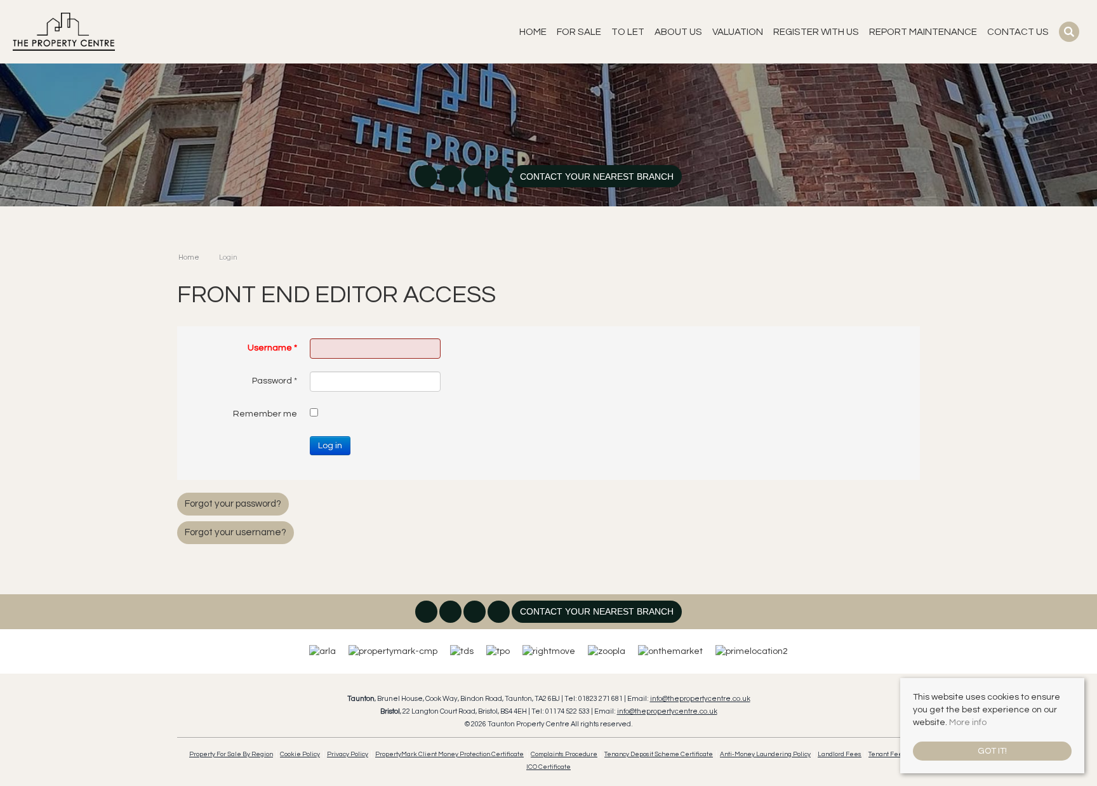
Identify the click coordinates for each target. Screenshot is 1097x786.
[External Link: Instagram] (451, 177)
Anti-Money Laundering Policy (765, 754)
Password (274, 380)
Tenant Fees (887, 754)
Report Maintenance (923, 32)
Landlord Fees (839, 754)
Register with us (816, 32)
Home (533, 32)
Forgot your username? (235, 532)
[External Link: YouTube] (500, 177)
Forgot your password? (233, 504)
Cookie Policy (300, 754)
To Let (627, 32)
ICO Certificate (548, 767)
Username (272, 347)
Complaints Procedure (564, 754)
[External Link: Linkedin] (475, 177)
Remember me (265, 414)
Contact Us (1018, 32)
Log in (330, 445)
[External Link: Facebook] (427, 177)
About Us (678, 32)
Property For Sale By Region (231, 754)
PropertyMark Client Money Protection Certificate (449, 754)
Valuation (737, 32)
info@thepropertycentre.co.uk (700, 698)
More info (968, 722)
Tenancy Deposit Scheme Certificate (658, 754)
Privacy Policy (347, 754)
